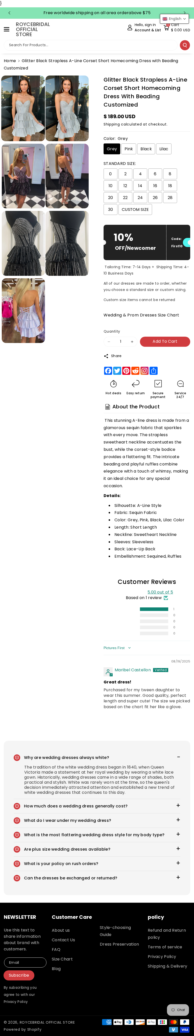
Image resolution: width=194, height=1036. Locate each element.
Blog (56, 969)
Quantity (112, 331)
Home (10, 61)
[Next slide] (184, 12)
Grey (112, 149)
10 (111, 186)
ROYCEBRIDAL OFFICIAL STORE (47, 1022)
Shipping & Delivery (167, 966)
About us (61, 930)
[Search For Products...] (185, 45)
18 (170, 186)
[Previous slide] (9, 12)
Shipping (112, 124)
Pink (129, 149)
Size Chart (62, 959)
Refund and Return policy (167, 933)
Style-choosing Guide (115, 931)
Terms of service (165, 947)
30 (110, 209)
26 (155, 198)
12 (125, 186)
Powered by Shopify (23, 1029)
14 (140, 186)
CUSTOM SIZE (135, 209)
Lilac (163, 149)
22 (125, 198)
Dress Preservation (119, 944)
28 (170, 198)
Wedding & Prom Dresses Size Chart (141, 315)
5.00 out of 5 (160, 592)
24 (140, 198)
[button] (9, 29)
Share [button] (116, 355)
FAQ (56, 949)
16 (155, 186)
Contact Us (63, 940)
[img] (116, 662)
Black (146, 149)
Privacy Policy (162, 956)
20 (110, 198)
